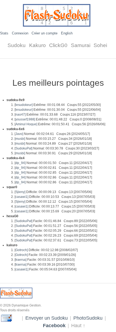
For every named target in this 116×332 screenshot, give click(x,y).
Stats (4, 33)
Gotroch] (21, 250)
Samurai (80, 45)
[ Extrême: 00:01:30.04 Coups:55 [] (58, 110)
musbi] (20, 139)
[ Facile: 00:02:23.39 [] (45, 255)
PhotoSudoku (88, 318)
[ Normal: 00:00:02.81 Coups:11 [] (53, 168)
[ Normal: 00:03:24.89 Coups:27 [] (53, 143)
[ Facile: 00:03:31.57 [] (44, 260)
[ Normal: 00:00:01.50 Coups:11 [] (53, 163)
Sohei (100, 45)
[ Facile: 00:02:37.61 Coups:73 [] (56, 240)
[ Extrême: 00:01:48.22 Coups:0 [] (58, 119)
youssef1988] (25, 119)
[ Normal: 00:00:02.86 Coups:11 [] (53, 177)
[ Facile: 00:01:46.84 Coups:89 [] (56, 221)
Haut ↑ (78, 325)
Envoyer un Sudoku (46, 318)
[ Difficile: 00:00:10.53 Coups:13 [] (55, 197)
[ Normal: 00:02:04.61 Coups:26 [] (52, 134)
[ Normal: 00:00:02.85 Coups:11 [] (53, 172)
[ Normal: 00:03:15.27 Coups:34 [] (53, 139)
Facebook (54, 325)
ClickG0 (58, 45)
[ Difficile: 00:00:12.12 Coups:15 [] (53, 202)
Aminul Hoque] (26, 124)
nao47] (20, 114)
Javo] (19, 134)
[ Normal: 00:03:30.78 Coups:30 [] (57, 148)
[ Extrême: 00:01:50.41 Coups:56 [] (60, 124)
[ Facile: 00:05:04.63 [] (45, 269)
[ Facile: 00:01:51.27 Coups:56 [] (56, 226)
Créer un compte (44, 33)
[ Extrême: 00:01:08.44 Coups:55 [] (58, 105)
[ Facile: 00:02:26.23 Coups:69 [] (56, 235)
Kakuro (37, 45)
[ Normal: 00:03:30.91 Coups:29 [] (53, 153)
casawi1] (21, 197)
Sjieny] (20, 192)
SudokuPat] (23, 148)
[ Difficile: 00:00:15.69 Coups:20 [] (55, 211)
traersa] (20, 260)
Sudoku (17, 45)
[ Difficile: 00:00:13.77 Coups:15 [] (55, 206)
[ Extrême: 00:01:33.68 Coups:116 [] (55, 114)
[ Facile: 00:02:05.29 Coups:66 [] (56, 231)
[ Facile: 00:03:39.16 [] (44, 264)
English (67, 33)
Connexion (20, 33)
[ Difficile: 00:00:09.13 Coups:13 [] (53, 192)
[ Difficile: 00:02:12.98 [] (46, 250)
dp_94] (20, 163)
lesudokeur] (24, 105)
